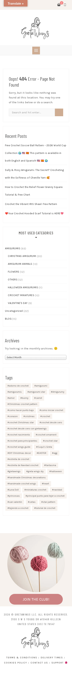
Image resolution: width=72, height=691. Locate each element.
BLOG (8, 318)
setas (32, 502)
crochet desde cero (51, 422)
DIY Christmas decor (20, 453)
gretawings (15, 471)
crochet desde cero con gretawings (28, 428)
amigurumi (41, 385)
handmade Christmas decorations (27, 477)
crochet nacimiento (19, 434)
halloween (56, 471)
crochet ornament (46, 434)
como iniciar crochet (52, 410)
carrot (39, 398)
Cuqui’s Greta (45, 447)
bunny (25, 398)
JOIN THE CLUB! (36, 599)
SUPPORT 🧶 (59, 662)
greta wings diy (36, 471)
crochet (46, 416)
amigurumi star (37, 392)
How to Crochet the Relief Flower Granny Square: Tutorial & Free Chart (34, 191)
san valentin (15, 502)
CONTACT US (39, 662)
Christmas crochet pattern (23, 404)
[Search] (59, 112)
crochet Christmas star (21, 422)
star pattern (49, 502)
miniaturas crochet (36, 489)
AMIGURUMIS (12, 248)
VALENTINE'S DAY (18, 303)
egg (55, 453)
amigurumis (15, 392)
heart (46, 483)
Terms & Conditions (21, 657)
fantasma (51, 465)
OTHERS (12, 279)
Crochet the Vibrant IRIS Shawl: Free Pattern (31, 204)
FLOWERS (13, 271)
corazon (13, 416)
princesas (14, 495)
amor (12, 398)
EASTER (42, 453)
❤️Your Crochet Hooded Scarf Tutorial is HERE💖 (34, 213)
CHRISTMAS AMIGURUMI (22, 256)
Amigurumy (58, 392)
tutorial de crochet (45, 508)
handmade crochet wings (22, 483)
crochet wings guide (19, 447)
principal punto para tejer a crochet (46, 495)
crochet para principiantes (23, 440)
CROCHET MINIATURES (21, 295)
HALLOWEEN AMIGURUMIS (23, 287)
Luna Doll (14, 489)
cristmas (30, 416)
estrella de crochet (19, 459)
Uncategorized (14, 310)
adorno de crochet (19, 385)
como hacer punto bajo (21, 410)
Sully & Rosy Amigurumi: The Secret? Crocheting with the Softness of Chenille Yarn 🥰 (34, 174)
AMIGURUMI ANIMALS (20, 263)
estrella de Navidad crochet (23, 465)
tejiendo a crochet (18, 508)
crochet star (51, 440)
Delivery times (52, 657)
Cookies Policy (15, 662)
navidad (58, 489)
